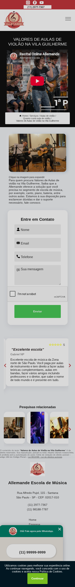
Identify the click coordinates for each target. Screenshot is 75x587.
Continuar (37, 578)
